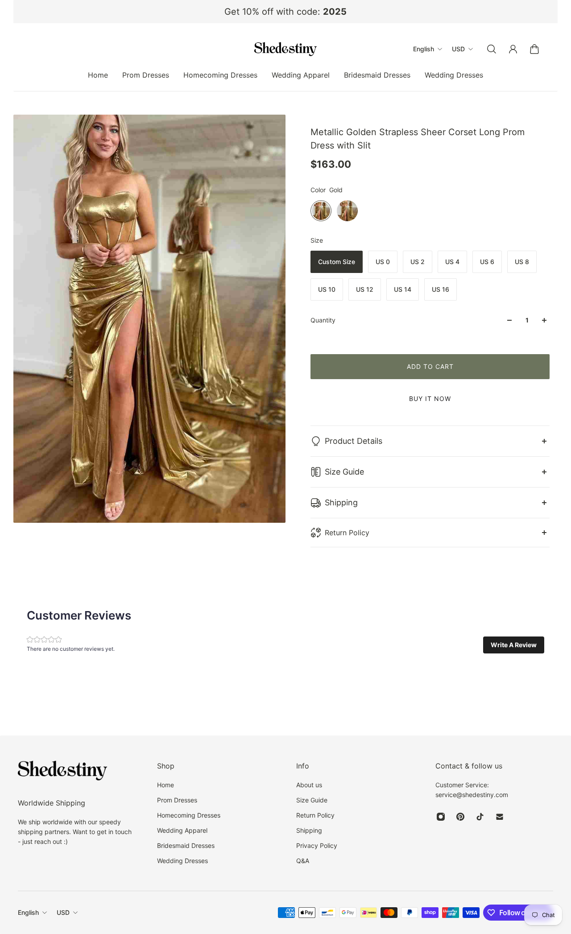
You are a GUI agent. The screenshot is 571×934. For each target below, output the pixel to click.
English (28, 912)
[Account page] (513, 49)
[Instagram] (441, 817)
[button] (513, 644)
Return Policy (347, 532)
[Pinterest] (460, 817)
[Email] (499, 817)
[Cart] (534, 49)
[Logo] (285, 49)
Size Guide (344, 471)
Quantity (322, 320)
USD (63, 912)
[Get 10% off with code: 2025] (285, 11)
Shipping (341, 502)
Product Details (353, 441)
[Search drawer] (491, 49)
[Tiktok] (480, 817)
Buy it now (430, 398)
